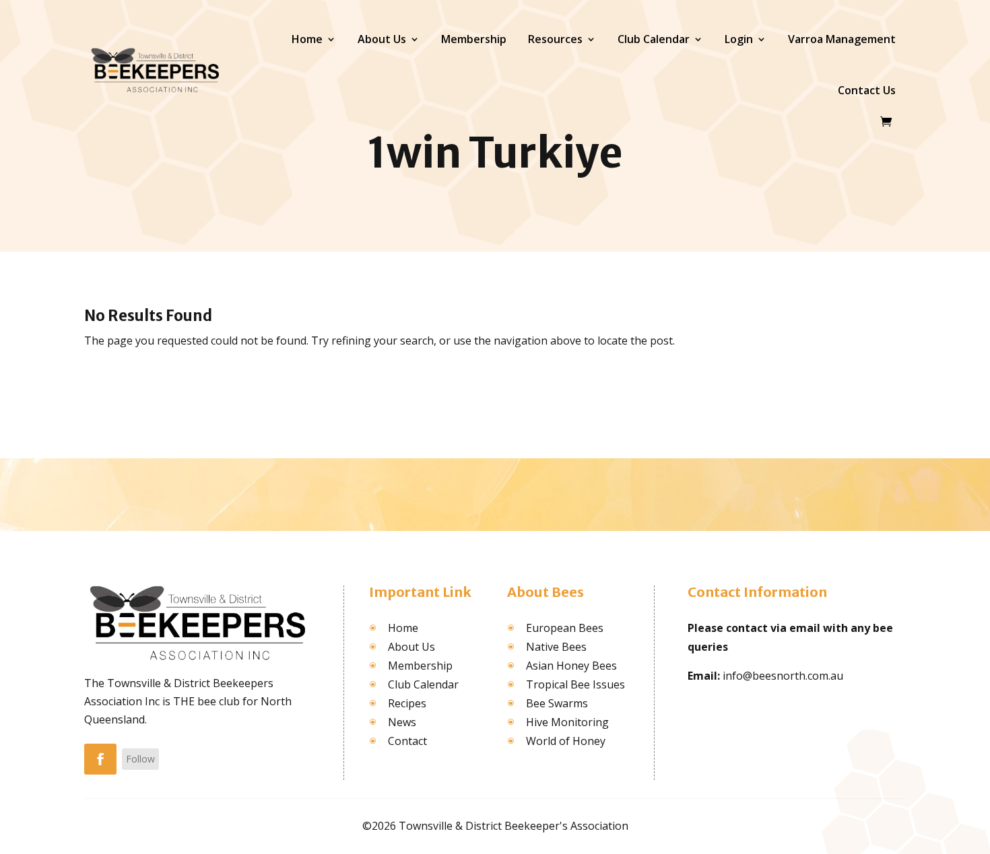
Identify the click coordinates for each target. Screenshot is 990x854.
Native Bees (556, 646)
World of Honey (565, 741)
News (402, 722)
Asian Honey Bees (571, 665)
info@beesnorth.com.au (783, 675)
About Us (382, 39)
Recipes (407, 703)
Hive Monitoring (567, 722)
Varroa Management (842, 39)
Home (307, 39)
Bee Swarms (557, 703)
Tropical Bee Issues (575, 684)
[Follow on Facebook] (100, 759)
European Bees (564, 627)
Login (739, 39)
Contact (407, 741)
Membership (473, 39)
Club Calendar (654, 39)
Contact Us (867, 90)
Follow (140, 758)
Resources (555, 39)
